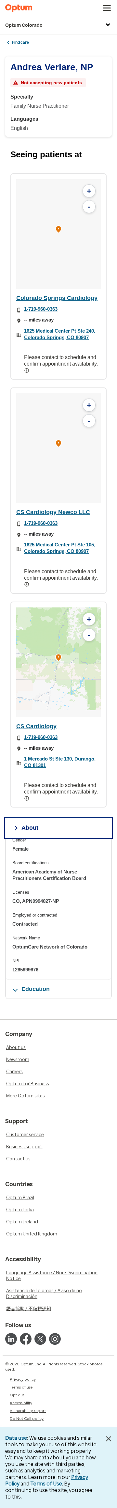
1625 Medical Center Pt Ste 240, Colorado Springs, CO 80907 (59, 334)
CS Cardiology (36, 726)
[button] (58, 230)
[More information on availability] (27, 370)
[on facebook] (26, 1339)
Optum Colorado (24, 25)
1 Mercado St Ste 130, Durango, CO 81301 (60, 762)
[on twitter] (40, 1339)
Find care (20, 42)
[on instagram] (55, 1339)
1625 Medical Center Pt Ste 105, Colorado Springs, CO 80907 (59, 548)
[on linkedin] (11, 1339)
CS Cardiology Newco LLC (53, 512)
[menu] (107, 8)
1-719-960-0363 (41, 309)
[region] (58, 234)
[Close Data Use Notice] (108, 1439)
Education (35, 989)
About (29, 828)
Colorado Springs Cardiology (57, 298)
